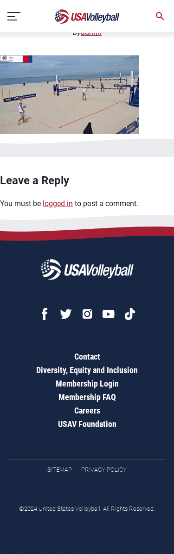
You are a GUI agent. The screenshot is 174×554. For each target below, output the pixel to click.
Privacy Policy (104, 469)
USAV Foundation (87, 424)
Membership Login (87, 383)
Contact (87, 356)
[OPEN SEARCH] (160, 16)
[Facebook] (44, 314)
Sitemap (59, 469)
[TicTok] (130, 314)
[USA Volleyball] (87, 16)
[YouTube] (108, 314)
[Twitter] (66, 314)
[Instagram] (87, 314)
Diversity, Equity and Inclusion (87, 370)
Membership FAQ (87, 397)
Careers (87, 410)
